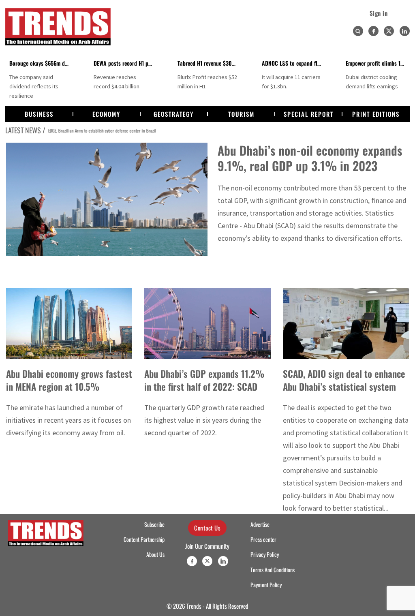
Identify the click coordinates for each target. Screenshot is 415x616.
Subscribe (154, 524)
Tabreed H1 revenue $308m (208, 63)
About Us (155, 554)
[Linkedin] (405, 31)
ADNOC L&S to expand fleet (293, 63)
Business (39, 113)
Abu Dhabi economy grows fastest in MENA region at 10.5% (69, 380)
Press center (263, 539)
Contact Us (207, 527)
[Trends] (58, 26)
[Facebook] (373, 31)
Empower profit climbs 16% (377, 63)
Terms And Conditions (272, 570)
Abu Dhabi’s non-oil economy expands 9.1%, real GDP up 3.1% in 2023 (310, 158)
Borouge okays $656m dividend (45, 63)
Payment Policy (266, 585)
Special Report (309, 113)
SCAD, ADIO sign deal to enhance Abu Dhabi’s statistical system (344, 380)
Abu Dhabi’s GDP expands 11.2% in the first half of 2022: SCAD (204, 380)
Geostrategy (174, 113)
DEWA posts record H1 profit (126, 63)
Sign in (379, 13)
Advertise (260, 524)
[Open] (358, 31)
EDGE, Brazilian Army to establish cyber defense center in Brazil (101, 130)
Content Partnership (144, 539)
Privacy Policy (264, 554)
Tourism (241, 113)
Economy (106, 113)
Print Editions (376, 113)
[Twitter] (389, 31)
